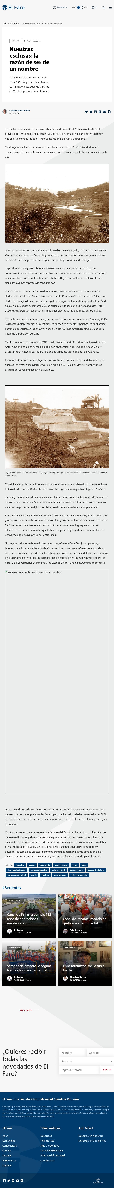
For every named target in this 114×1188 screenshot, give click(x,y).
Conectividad (9, 1145)
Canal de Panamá (61, 865)
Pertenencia (9, 1160)
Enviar (107, 1069)
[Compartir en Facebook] (91, 111)
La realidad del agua (51, 1150)
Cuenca (6, 1150)
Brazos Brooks (45, 865)
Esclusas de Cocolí (58, 870)
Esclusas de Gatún (76, 870)
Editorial (7, 1165)
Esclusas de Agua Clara (39, 870)
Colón (84, 865)
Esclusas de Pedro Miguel (17, 875)
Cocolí (74, 865)
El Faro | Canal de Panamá (13, 7)
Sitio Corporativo (49, 1145)
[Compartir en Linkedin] (95, 111)
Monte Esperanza (60, 875)
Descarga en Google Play (92, 1140)
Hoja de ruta (47, 1140)
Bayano (32, 865)
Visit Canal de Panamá (52, 1155)
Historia (13, 23)
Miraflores (45, 875)
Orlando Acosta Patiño (20, 110)
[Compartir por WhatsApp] (100, 111)
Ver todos (26, 1010)
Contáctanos (47, 1160)
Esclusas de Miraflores (96, 870)
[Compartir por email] (104, 111)
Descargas (46, 1135)
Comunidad (8, 1140)
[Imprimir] (109, 111)
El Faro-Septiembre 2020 (17, 870)
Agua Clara (20, 865)
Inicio (4, 23)
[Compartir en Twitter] (86, 111)
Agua (5, 1135)
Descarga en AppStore (90, 1135)
